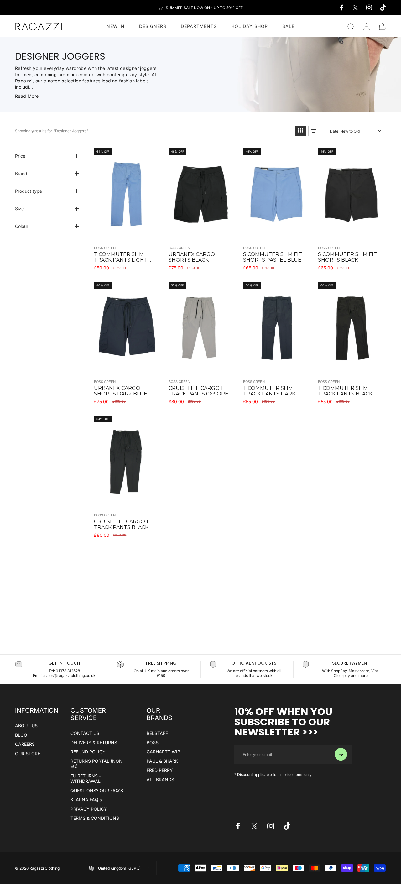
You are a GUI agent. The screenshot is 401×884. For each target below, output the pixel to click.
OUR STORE (27, 753)
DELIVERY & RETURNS (93, 742)
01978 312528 (68, 670)
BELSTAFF (157, 733)
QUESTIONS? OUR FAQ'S (96, 790)
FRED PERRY (160, 770)
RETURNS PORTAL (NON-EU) (97, 763)
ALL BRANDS (160, 779)
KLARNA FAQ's (86, 799)
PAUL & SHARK (162, 761)
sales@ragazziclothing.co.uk (70, 675)
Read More (27, 96)
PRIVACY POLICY (88, 809)
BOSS (153, 742)
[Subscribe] (341, 754)
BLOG (21, 735)
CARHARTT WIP (163, 751)
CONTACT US (84, 733)
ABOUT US (26, 725)
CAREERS (25, 744)
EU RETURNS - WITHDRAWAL (85, 778)
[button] (300, 131)
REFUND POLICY (88, 751)
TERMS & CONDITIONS (94, 818)
